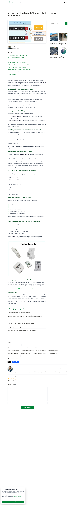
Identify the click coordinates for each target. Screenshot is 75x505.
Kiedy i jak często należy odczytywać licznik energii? (20, 69)
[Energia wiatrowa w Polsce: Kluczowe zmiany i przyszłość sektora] (63, 51)
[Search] (64, 2)
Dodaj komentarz (27, 407)
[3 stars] (12, 379)
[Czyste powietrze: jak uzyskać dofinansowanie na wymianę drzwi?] (63, 37)
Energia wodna (54, 2)
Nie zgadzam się (13, 498)
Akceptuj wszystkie (13, 501)
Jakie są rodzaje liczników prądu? (16, 57)
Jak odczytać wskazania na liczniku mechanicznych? (20, 60)
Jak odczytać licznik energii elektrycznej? (18, 55)
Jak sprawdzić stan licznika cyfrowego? (17, 62)
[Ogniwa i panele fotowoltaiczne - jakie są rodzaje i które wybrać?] (54, 51)
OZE (58, 2)
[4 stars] (13, 379)
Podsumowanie (12, 74)
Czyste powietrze (31, 2)
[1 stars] (8, 379)
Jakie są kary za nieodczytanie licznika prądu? (19, 71)
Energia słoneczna (38, 2)
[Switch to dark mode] (66, 2)
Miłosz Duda (13, 46)
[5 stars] (15, 379)
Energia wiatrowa (46, 2)
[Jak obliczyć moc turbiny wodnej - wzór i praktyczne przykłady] (54, 37)
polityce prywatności (17, 496)
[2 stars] (10, 379)
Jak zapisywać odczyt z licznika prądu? (17, 67)
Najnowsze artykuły (22, 2)
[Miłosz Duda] (9, 47)
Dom (10, 10)
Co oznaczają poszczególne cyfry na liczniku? (19, 64)
